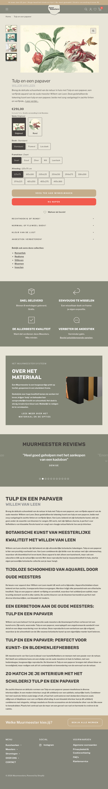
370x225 (18, 181)
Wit (45, 160)
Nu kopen (54, 202)
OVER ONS (11, 758)
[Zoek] (86, 9)
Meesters (10, 749)
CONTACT (11, 762)
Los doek (44, 146)
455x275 (44, 181)
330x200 (82, 174)
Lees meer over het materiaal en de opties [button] (35, 415)
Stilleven (19, 260)
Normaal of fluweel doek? (29, 225)
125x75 (17, 174)
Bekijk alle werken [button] (85, 722)
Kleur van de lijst (24, 232)
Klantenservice (80, 761)
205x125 (43, 174)
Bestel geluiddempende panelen (76, 337)
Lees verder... (31, 101)
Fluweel (31, 146)
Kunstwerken (12, 745)
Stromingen (12, 753)
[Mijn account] (90, 9)
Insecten (19, 267)
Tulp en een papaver (22, 16)
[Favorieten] (95, 9)
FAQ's (76, 757)
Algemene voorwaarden (85, 745)
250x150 (56, 174)
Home (8, 16)
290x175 (69, 174)
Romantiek (20, 253)
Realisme (19, 256)
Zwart (16, 160)
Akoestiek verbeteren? (27, 239)
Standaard (18, 146)
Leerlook (56, 160)
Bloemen (19, 263)
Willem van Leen (23, 85)
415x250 (31, 181)
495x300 (58, 181)
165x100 (30, 174)
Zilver (36, 160)
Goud (26, 160)
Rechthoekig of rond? (26, 219)
